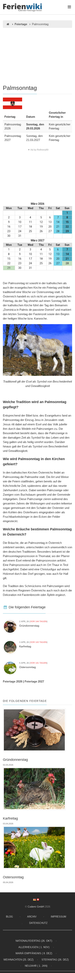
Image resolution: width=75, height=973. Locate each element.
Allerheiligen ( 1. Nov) (33, 947)
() (33, 621)
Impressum (58, 916)
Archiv (32, 916)
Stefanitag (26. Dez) (55, 959)
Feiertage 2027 (34, 681)
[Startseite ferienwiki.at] (8, 24)
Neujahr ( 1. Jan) (36, 965)
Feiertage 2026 (12, 681)
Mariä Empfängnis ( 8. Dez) (34, 953)
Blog (9, 916)
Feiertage (21, 24)
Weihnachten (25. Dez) (18, 959)
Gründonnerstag (29, 625)
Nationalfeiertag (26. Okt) (34, 940)
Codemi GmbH (36, 906)
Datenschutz (38, 923)
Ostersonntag (27, 667)
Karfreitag (25, 646)
